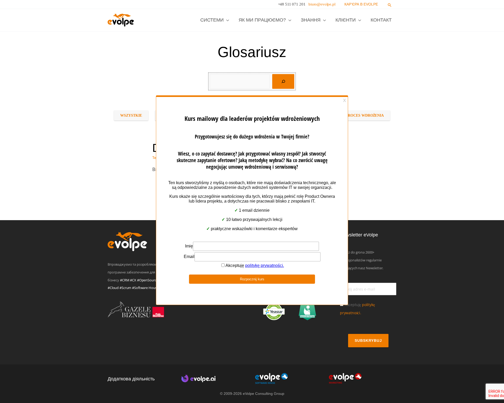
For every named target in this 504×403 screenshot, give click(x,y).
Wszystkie (131, 115)
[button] (389, 5)
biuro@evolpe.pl (321, 4)
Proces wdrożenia (364, 115)
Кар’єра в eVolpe (361, 4)
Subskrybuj (368, 340)
